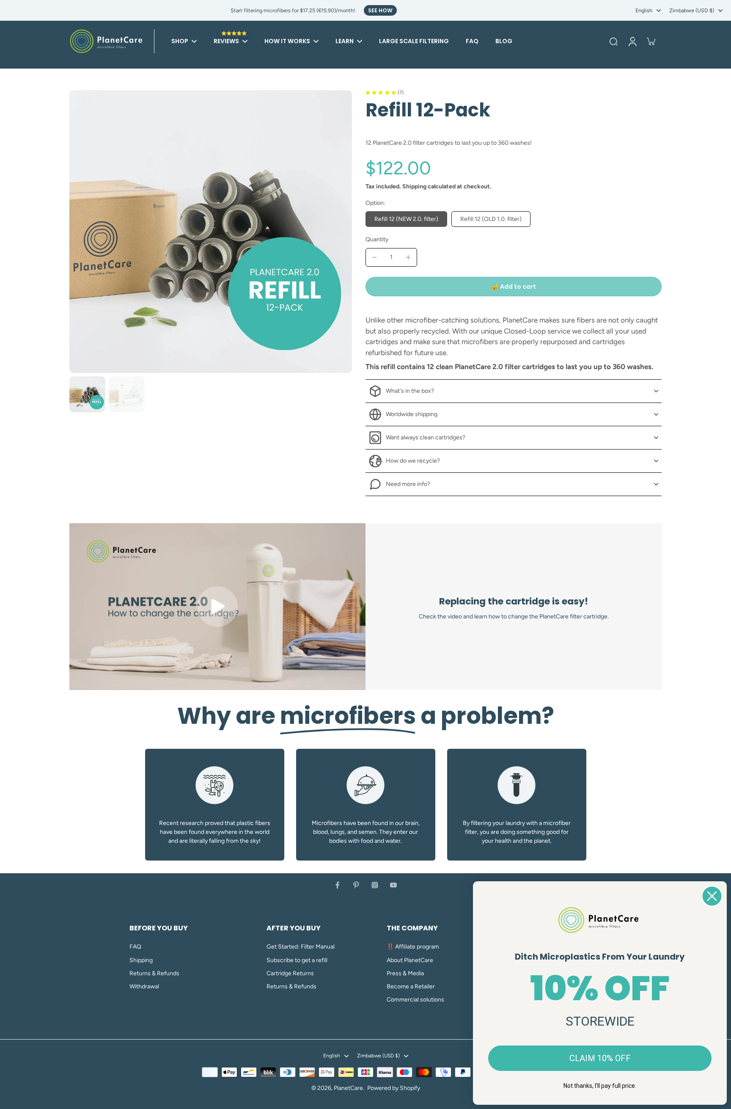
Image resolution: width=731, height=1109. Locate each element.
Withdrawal (144, 986)
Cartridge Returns (290, 973)
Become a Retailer (411, 986)
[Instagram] (375, 885)
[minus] (374, 257)
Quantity (377, 239)
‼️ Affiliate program (413, 946)
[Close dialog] (712, 896)
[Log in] (632, 41)
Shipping (415, 186)
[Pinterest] (356, 885)
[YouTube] (393, 885)
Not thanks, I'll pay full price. (599, 1085)
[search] (613, 41)
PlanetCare (348, 1088)
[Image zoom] (210, 231)
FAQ (135, 946)
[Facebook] (337, 885)
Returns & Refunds (154, 973)
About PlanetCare (410, 960)
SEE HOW (380, 10)
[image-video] (217, 606)
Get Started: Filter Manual (301, 946)
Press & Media (405, 973)
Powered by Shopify (393, 1088)
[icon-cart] (650, 41)
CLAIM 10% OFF (600, 1058)
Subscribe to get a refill (297, 960)
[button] (514, 286)
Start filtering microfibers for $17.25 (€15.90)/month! (293, 10)
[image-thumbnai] (87, 394)
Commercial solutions (415, 999)
